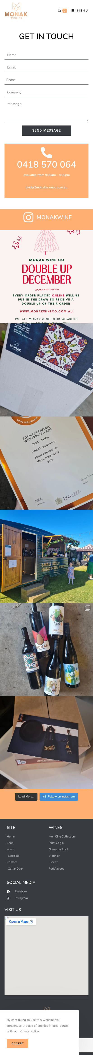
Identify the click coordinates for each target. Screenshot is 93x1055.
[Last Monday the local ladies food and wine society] (46, 649)
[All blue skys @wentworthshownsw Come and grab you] (46, 556)
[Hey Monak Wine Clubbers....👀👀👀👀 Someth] (46, 742)
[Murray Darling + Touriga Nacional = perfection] (46, 369)
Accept (18, 1043)
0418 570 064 (46, 164)
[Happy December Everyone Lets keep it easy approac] (46, 276)
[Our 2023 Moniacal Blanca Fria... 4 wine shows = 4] (46, 463)
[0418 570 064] (46, 152)
